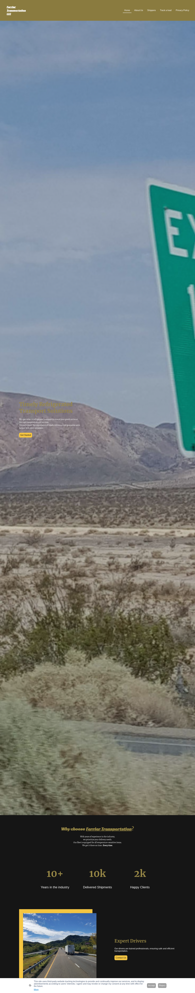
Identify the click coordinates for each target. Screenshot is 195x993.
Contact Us (121, 958)
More (36, 989)
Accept (151, 985)
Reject (162, 985)
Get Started (25, 435)
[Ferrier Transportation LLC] (18, 17)
